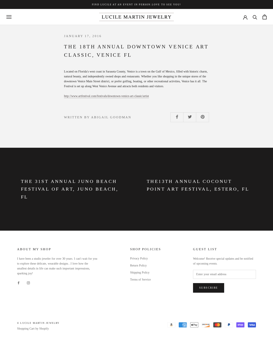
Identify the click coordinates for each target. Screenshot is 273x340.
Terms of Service (140, 279)
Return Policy (138, 265)
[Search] (255, 17)
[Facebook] (18, 282)
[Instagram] (28, 282)
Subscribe (208, 287)
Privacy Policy (139, 258)
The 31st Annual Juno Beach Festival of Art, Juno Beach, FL (69, 189)
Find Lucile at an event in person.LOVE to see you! (136, 4)
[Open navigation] (9, 17)
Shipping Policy (140, 272)
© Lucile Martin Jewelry (38, 323)
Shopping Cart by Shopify (33, 328)
